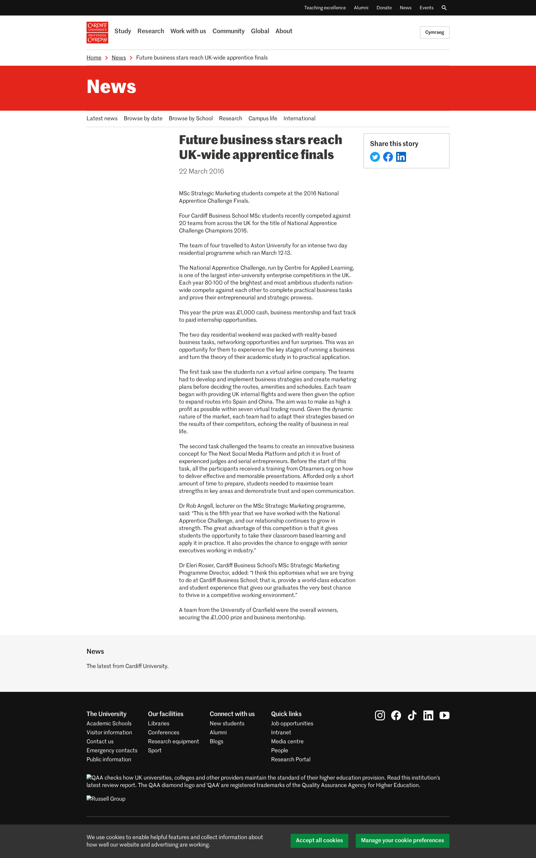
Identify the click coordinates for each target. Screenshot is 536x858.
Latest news (102, 119)
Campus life (262, 119)
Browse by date (143, 119)
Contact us (100, 742)
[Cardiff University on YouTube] (444, 715)
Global (260, 32)
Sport (155, 751)
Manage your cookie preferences (402, 840)
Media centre (287, 742)
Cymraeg (434, 32)
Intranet (281, 733)
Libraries (158, 724)
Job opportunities (292, 724)
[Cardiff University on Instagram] (380, 715)
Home (94, 58)
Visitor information (109, 733)
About (284, 32)
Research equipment (173, 742)
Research (150, 32)
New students (227, 724)
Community (228, 32)
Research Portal (290, 760)
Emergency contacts (112, 751)
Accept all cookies (319, 840)
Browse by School (191, 119)
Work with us (188, 32)
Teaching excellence (325, 8)
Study (122, 32)
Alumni (361, 8)
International (299, 119)
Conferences (163, 733)
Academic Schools (109, 724)
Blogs (216, 742)
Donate (384, 8)
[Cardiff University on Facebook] (396, 715)
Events (427, 8)
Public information (109, 760)
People (279, 751)
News (406, 8)
